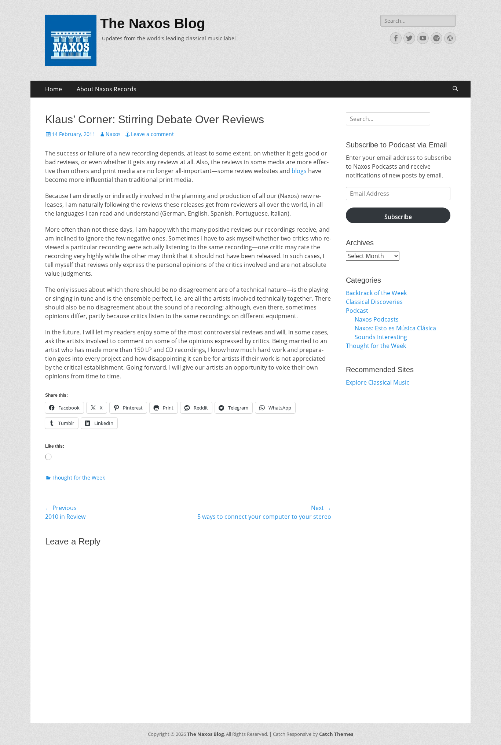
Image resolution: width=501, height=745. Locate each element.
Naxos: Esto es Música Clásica (395, 328)
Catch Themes (336, 734)
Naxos (113, 134)
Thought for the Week (78, 477)
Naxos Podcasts (377, 319)
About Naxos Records (106, 89)
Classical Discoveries (374, 302)
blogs (299, 171)
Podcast (357, 311)
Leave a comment (152, 134)
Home (53, 89)
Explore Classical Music (377, 382)
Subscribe (398, 217)
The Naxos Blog (152, 23)
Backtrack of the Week (376, 293)
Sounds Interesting (381, 337)
